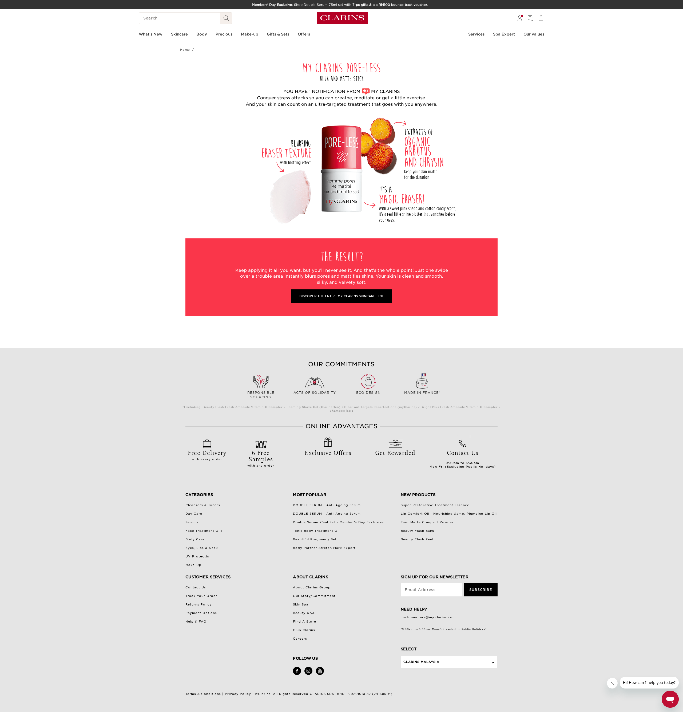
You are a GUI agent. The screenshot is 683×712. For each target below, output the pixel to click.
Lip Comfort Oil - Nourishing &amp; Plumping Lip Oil (449, 514)
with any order (260, 457)
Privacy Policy (238, 694)
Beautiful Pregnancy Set (315, 539)
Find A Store (304, 621)
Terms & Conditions (203, 694)
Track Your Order (201, 596)
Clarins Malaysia (421, 662)
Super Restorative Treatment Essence (435, 505)
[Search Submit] (226, 18)
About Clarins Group (312, 587)
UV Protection (198, 556)
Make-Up (193, 565)
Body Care (195, 539)
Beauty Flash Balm (417, 531)
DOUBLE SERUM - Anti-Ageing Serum (327, 505)
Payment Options (201, 613)
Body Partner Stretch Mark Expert (324, 548)
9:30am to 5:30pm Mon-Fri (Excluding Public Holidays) (463, 458)
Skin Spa (300, 604)
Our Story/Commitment (314, 596)
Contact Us (195, 587)
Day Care (193, 514)
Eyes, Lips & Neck (201, 548)
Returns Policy (198, 604)
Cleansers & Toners (202, 505)
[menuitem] (520, 18)
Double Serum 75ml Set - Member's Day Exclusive (338, 522)
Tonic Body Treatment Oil (316, 531)
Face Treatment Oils (204, 531)
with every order (207, 454)
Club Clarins (304, 630)
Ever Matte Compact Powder (427, 522)
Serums (191, 522)
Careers (300, 638)
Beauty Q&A (304, 613)
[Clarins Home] (342, 18)
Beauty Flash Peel (417, 539)
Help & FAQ (196, 621)
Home (185, 50)
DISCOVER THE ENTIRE (341, 296)
